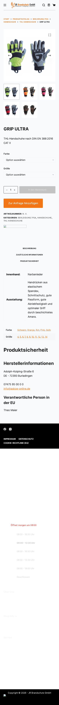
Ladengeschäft (13, 601)
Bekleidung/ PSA (27, 218)
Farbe (7, 153)
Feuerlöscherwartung (17, 643)
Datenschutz (26, 439)
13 (42, 336)
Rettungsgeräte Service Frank (22, 647)
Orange (31, 330)
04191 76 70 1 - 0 (23, 666)
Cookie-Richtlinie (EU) (16, 443)
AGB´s (7, 622)
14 (46, 336)
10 (33, 336)
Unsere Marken (13, 606)
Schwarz (21, 330)
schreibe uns (20, 508)
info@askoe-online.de (17, 388)
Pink (42, 330)
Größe (7, 168)
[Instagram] (10, 429)
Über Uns (9, 597)
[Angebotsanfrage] (49, 5)
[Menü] (5, 5)
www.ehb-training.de (26, 681)
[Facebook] (5, 429)
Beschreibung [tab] (29, 248)
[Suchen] (43, 5)
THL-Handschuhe (13, 221)
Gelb (48, 330)
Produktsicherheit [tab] (29, 261)
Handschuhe (44, 218)
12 (39, 336)
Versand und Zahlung (16, 626)
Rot (37, 330)
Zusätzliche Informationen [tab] (29, 255)
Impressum (10, 439)
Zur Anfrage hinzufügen (23, 203)
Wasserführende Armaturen (20, 651)
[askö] (15, 230)
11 (36, 336)
